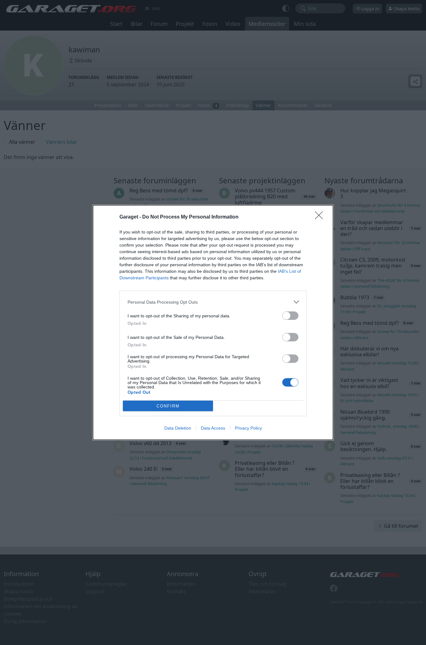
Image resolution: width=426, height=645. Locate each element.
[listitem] (213, 302)
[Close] (321, 217)
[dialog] (213, 322)
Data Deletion (177, 428)
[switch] (290, 315)
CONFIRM (168, 406)
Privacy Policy (248, 428)
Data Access (213, 428)
